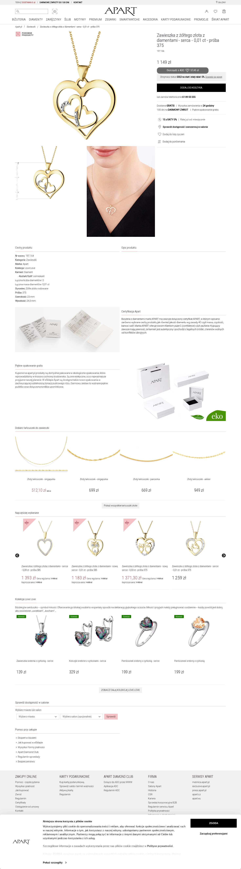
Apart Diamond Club (28, 752)
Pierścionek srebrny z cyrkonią (189, 660)
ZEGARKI (110, 19)
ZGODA (213, 823)
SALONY (222, 2)
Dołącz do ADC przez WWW (118, 782)
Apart (25, 264)
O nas (151, 782)
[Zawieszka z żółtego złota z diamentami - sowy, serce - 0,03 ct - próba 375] (145, 539)
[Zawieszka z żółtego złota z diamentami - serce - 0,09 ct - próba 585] (45, 539)
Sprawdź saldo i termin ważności (77, 786)
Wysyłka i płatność (25, 786)
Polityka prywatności (159, 810)
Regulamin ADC (112, 790)
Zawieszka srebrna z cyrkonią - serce (35, 660)
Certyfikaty (20, 802)
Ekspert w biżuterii (26, 738)
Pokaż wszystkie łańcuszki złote (120, 505)
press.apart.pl (199, 790)
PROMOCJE (201, 19)
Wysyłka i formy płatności (31, 747)
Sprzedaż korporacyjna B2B (162, 802)
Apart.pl (18, 27)
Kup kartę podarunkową (72, 782)
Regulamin (20, 798)
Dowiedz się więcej (213, 77)
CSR (150, 794)
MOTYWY (80, 19)
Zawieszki (31, 27)
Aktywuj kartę (66, 790)
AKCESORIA (150, 19)
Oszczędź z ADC (183, 70)
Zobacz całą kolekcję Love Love (120, 690)
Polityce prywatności (160, 846)
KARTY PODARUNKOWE (176, 19)
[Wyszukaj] (18, 11)
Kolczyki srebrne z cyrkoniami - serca (87, 660)
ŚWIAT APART (220, 19)
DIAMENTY (36, 19)
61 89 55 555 (189, 97)
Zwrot (18, 794)
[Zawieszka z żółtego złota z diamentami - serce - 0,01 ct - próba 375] (195, 539)
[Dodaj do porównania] (158, 141)
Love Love (30, 268)
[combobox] (38, 717)
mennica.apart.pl (201, 782)
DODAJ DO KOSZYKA (191, 87)
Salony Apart (154, 786)
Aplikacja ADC (111, 786)
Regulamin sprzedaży (28, 756)
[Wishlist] (215, 11)
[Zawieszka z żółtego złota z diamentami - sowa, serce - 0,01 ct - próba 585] (95, 539)
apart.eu (196, 798)
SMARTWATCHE (130, 19)
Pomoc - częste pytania (27, 782)
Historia (152, 790)
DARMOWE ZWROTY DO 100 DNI (54, 2)
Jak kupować (22, 790)
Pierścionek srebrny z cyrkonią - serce (141, 660)
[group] (45, 555)
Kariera (151, 798)
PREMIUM (95, 19)
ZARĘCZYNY (53, 19)
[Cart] (224, 11)
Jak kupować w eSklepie (30, 742)
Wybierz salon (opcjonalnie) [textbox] (77, 716)
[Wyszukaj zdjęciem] (54, 11)
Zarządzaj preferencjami (213, 833)
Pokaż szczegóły (52, 862)
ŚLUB (67, 19)
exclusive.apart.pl (201, 786)
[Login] (206, 11)
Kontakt (19, 810)
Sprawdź (111, 716)
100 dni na (172, 109)
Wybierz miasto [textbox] (27, 716)
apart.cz (196, 794)
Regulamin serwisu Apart (161, 806)
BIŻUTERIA (19, 19)
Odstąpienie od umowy (27, 806)
